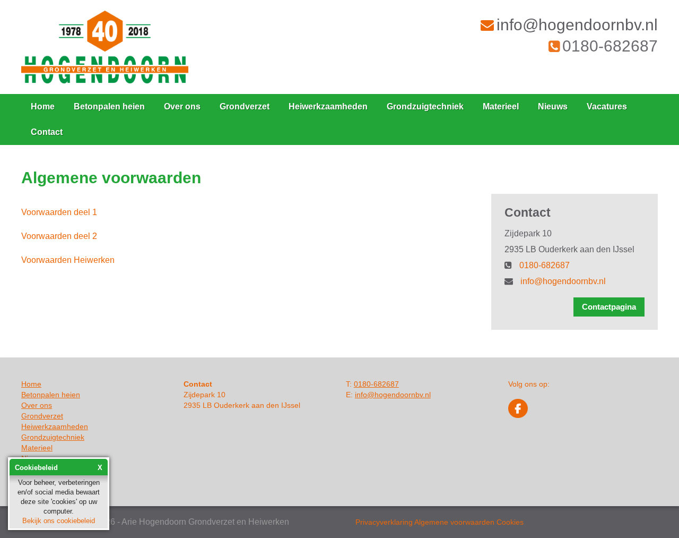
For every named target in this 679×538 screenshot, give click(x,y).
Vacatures (607, 106)
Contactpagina (609, 306)
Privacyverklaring (384, 522)
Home (43, 106)
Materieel (501, 106)
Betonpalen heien (109, 106)
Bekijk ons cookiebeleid (58, 521)
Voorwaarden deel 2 (59, 236)
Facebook (518, 408)
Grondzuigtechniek (425, 106)
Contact (47, 131)
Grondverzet (244, 106)
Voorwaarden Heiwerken (68, 259)
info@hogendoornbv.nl (577, 24)
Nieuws (553, 106)
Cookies (510, 522)
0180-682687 (610, 46)
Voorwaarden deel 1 (59, 212)
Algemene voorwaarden (454, 522)
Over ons (182, 106)
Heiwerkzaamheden (328, 106)
